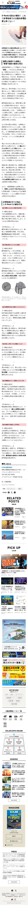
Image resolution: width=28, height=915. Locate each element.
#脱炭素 (20, 697)
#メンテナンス (11, 488)
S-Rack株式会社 (7, 467)
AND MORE (14, 800)
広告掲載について (14, 894)
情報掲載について (5, 894)
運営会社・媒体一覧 (18, 896)
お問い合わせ (22, 894)
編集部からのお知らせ (12, 11)
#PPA (11, 694)
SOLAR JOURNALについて (8, 893)
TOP (3, 11)
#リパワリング (19, 694)
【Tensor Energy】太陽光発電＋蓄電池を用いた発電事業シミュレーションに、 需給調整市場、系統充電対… (14, 877)
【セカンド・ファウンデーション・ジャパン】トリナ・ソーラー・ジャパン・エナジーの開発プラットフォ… (14, 867)
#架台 (19, 488)
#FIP (7, 694)
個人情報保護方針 (9, 896)
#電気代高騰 (14, 704)
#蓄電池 (18, 701)
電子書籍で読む (14, 841)
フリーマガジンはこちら (20, 893)
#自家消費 (10, 701)
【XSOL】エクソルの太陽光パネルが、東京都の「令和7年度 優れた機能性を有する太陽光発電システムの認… (14, 861)
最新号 (14, 836)
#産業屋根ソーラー (10, 697)
